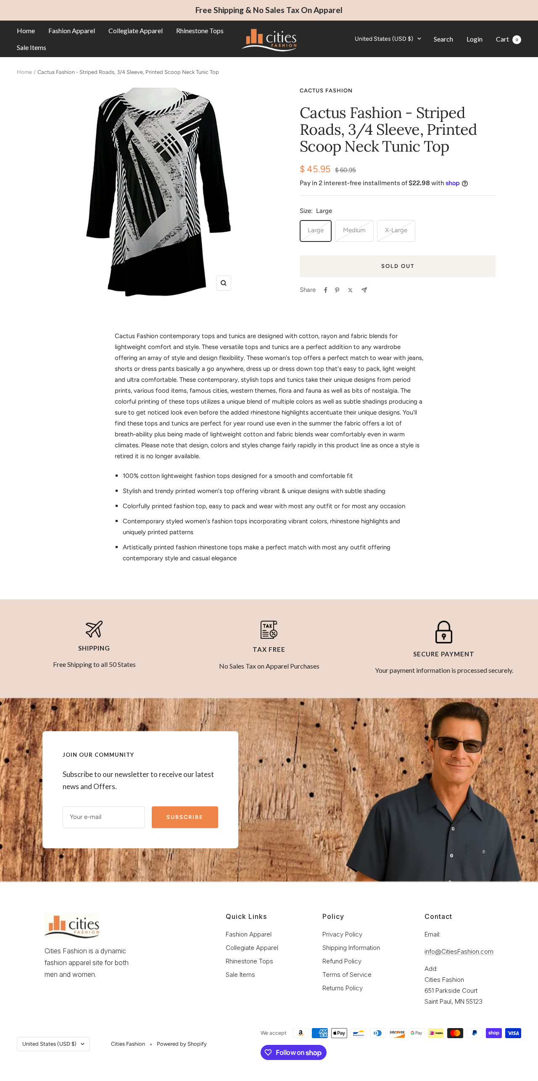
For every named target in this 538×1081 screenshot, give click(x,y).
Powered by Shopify (182, 1044)
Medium (354, 230)
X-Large (396, 230)
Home (26, 30)
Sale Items (31, 47)
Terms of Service (347, 975)
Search (443, 38)
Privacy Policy (342, 934)
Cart (507, 38)
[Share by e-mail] (364, 290)
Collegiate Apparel (135, 30)
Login (475, 38)
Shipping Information (351, 948)
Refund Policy (341, 961)
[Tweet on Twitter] (350, 290)
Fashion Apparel (71, 30)
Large (316, 230)
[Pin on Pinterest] (337, 290)
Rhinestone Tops (200, 30)
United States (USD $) (384, 38)
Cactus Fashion (326, 90)
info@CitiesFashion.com (459, 951)
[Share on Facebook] (325, 290)
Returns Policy (342, 988)
